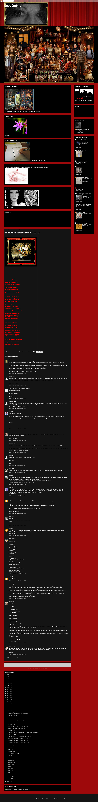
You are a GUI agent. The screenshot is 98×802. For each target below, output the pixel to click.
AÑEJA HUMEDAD (12, 715)
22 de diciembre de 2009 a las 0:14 (17, 484)
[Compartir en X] (39, 352)
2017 (8, 693)
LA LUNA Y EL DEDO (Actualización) (16, 728)
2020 (8, 687)
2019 (8, 689)
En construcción (80, 212)
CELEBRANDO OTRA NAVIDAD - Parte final (18, 738)
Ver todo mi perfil (79, 132)
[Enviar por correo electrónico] (36, 352)
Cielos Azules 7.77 (81, 150)
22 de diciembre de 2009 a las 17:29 (17, 643)
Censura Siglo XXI (81, 139)
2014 (8, 699)
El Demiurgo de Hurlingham (83, 193)
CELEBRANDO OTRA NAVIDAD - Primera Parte (19, 742)
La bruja (84, 151)
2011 (8, 706)
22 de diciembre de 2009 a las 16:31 (17, 573)
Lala (10, 411)
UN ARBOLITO (11, 724)
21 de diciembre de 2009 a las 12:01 (17, 429)
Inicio (39, 664)
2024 (8, 679)
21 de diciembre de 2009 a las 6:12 (17, 385)
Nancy (10, 528)
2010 (8, 708)
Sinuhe (10, 376)
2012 (8, 704)
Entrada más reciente (11, 664)
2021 (8, 685)
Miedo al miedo (79, 189)
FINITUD (10, 755)
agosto (10, 764)
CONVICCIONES (12, 734)
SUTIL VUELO (11, 751)
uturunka (11, 401)
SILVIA (10, 487)
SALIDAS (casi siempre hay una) (16, 720)
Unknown (11, 499)
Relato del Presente (81, 188)
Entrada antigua (65, 664)
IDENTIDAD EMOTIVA (13, 753)
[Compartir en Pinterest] (42, 352)
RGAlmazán (12, 432)
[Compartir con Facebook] (41, 352)
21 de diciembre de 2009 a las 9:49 (17, 408)
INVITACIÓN (11, 747)
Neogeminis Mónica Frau (82, 129)
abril (9, 772)
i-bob (52, 798)
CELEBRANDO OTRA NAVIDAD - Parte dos (18, 740)
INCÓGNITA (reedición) (13, 722)
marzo (9, 774)
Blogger (66, 798)
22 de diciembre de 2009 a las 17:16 (17, 598)
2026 (8, 674)
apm (10, 359)
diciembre (10, 712)
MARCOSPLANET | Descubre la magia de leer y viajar (83, 205)
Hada (10, 516)
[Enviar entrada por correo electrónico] (34, 351)
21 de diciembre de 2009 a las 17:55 (17, 465)
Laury (10, 601)
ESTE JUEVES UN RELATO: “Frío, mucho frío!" (19, 736)
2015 (8, 697)
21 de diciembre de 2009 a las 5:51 (17, 373)
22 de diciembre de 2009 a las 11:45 (17, 513)
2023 (8, 681)
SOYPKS (11, 538)
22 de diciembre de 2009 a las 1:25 (17, 495)
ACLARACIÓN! (11, 730)
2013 (8, 701)
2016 (8, 695)
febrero (10, 776)
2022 (8, 683)
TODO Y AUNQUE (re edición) (15, 718)
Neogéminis (12, 5)
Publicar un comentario (12, 657)
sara (10, 455)
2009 (8, 710)
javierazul (78, 166)
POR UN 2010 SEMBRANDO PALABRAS (18, 713)
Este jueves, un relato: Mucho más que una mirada (86, 196)
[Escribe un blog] (38, 352)
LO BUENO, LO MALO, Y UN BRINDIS (17, 745)
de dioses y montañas (81, 162)
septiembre (11, 762)
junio (9, 768)
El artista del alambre (81, 161)
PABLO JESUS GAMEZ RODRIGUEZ (18, 388)
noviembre (11, 758)
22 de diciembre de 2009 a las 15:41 (17, 535)
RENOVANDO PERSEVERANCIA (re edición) (18, 726)
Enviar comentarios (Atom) (41, 668)
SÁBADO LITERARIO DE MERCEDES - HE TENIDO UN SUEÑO (23, 732)
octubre (10, 760)
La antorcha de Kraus (82, 177)
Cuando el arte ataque (82, 223)
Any (10, 475)
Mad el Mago (12, 576)
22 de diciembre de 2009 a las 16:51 (17, 580)
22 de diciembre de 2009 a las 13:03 (17, 525)
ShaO (10, 468)
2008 (8, 781)
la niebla (84, 168)
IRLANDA (11, 646)
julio (9, 766)
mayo (9, 770)
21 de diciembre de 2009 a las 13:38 (17, 440)
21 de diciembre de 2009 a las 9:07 (17, 398)
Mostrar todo (90, 232)
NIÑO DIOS (10, 749)
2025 (8, 676)
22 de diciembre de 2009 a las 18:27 (17, 654)
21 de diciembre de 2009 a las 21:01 (17, 472)
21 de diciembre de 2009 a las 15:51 (17, 452)
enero (9, 778)
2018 (8, 691)
